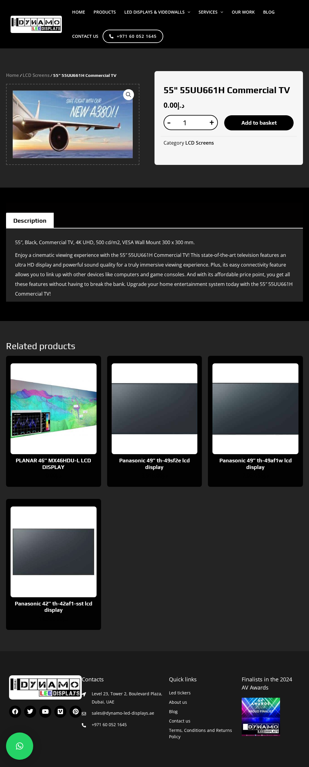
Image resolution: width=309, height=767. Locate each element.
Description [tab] (29, 220)
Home (78, 12)
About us (178, 702)
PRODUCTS (105, 12)
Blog (173, 711)
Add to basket (259, 123)
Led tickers (180, 693)
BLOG (269, 12)
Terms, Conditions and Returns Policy (200, 733)
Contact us (85, 36)
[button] (187, 12)
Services (208, 12)
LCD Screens (36, 75)
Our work (243, 12)
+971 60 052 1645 (137, 36)
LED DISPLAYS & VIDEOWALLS (154, 12)
